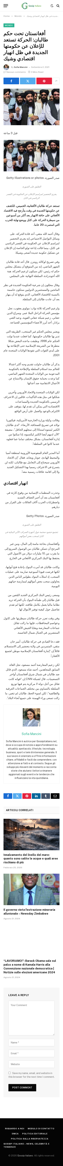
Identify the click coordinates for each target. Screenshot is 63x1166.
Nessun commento (16, 72)
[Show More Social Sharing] (56, 81)
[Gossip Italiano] (31, 5)
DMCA (15, 1133)
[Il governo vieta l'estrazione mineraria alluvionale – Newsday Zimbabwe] (31, 889)
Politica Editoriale (35, 1133)
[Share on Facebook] (11, 81)
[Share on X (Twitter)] (28, 81)
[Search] (57, 6)
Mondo (9, 25)
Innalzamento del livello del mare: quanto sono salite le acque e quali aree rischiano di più (31, 858)
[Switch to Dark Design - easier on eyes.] (52, 5)
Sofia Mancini (20, 67)
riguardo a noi (14, 1128)
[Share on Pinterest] (44, 81)
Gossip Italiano (25, 1155)
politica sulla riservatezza (29, 1139)
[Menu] (6, 6)
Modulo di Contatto (41, 1128)
